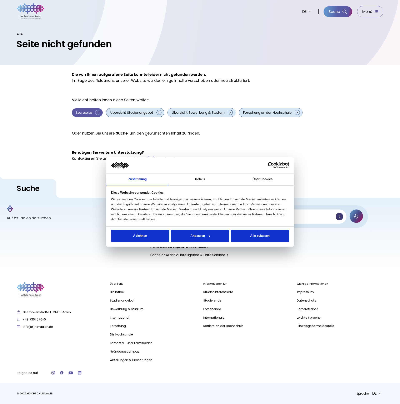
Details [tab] (200, 179)
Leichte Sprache (309, 317)
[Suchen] (339, 216)
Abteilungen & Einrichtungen (131, 360)
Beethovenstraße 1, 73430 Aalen (47, 312)
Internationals (213, 317)
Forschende (212, 309)
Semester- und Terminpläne (131, 343)
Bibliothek (117, 292)
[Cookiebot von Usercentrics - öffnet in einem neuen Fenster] (271, 165)
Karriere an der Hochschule (223, 326)
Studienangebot (122, 300)
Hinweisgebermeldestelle (315, 326)
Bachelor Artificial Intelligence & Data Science (187, 255)
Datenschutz (306, 300)
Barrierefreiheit (308, 309)
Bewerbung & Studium (127, 309)
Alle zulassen (260, 235)
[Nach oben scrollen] (389, 339)
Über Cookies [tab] (262, 179)
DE (304, 11)
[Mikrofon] (356, 216)
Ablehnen (140, 235)
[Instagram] (53, 372)
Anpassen (197, 235)
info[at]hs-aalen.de (38, 327)
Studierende (212, 300)
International (119, 317)
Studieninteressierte (218, 292)
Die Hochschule (121, 334)
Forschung (118, 326)
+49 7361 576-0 (34, 319)
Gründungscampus (124, 351)
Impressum (305, 292)
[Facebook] (61, 372)
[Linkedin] (79, 372)
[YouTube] (71, 373)
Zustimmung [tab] (137, 179)
